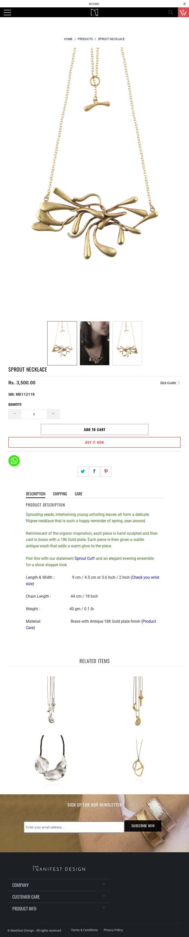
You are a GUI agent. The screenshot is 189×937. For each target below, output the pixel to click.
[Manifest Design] (94, 12)
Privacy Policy (113, 930)
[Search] (172, 12)
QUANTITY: (15, 404)
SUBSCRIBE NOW (143, 825)
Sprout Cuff (85, 558)
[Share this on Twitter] (83, 471)
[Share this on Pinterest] (106, 471)
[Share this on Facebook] (94, 471)
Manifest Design (22, 930)
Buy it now (94, 442)
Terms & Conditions (84, 930)
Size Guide (168, 383)
